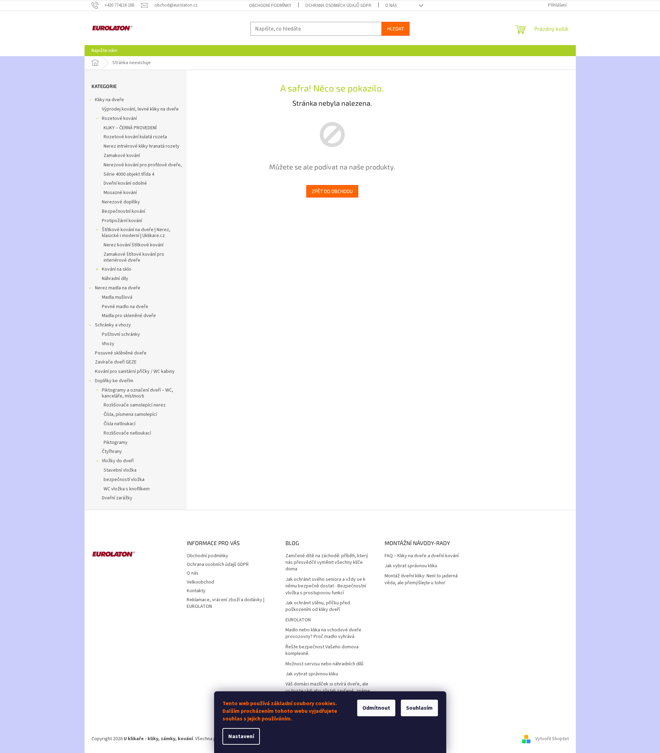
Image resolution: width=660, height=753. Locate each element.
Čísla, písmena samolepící (130, 414)
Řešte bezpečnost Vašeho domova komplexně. (322, 650)
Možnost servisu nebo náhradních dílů (324, 664)
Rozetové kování (119, 118)
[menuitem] (104, 50)
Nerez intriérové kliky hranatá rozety (141, 146)
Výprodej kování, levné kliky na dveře (140, 109)
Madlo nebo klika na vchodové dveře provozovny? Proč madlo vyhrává (323, 633)
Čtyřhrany (112, 451)
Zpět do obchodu (332, 191)
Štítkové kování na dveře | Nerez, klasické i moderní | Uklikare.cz (136, 232)
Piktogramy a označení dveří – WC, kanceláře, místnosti (137, 393)
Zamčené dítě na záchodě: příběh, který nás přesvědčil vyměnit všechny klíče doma (326, 563)
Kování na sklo (116, 269)
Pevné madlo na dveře (125, 306)
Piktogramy (115, 442)
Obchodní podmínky (270, 5)
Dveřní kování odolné (125, 183)
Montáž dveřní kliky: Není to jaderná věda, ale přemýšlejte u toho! (421, 579)
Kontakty (196, 590)
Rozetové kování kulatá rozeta (135, 136)
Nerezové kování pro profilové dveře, (143, 164)
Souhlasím (419, 708)
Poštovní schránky (121, 334)
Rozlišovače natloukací (127, 433)
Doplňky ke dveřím (114, 380)
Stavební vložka (120, 470)
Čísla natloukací (119, 423)
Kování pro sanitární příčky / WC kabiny (135, 371)
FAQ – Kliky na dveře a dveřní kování (422, 556)
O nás (391, 5)
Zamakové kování (122, 155)
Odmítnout (376, 708)
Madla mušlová (117, 297)
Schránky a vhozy (113, 325)
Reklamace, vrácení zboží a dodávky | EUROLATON (225, 603)
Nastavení (241, 736)
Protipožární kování (122, 220)
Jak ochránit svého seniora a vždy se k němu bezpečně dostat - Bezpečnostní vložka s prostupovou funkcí (325, 586)
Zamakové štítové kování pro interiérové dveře (134, 257)
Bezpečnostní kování (123, 211)
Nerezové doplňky (121, 202)
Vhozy (108, 343)
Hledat (395, 29)
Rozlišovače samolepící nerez (135, 405)
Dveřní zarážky (117, 497)
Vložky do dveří (118, 460)
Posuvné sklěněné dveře (121, 353)
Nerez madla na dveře (117, 287)
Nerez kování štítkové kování (134, 245)
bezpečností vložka (124, 479)
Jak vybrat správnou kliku (311, 674)
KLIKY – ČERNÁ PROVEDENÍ (130, 127)
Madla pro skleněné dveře (129, 315)
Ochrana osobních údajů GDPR (338, 5)
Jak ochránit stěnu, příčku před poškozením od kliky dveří (317, 606)
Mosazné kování (120, 192)
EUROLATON (298, 620)
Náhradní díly (115, 278)
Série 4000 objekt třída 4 (129, 174)
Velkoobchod (200, 582)
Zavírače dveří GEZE (116, 362)
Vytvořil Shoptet (552, 738)
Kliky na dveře (109, 99)
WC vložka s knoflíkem (127, 488)
